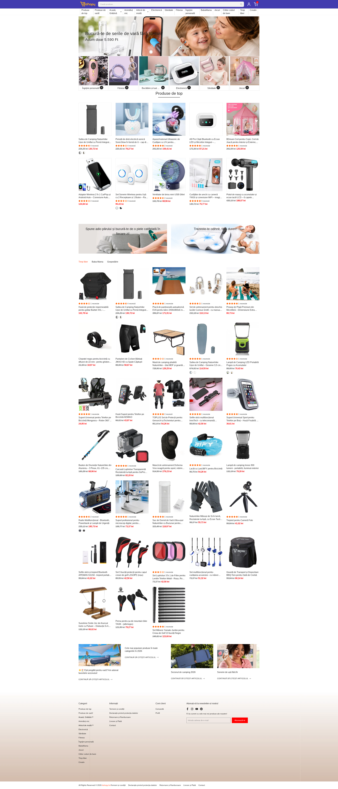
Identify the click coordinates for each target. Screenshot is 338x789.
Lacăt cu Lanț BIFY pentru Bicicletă (205, 468)
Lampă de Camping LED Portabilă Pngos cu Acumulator (242, 363)
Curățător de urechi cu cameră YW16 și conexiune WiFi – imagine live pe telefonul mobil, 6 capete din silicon (205, 196)
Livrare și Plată (115, 721)
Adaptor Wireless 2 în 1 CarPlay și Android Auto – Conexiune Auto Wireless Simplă (95, 196)
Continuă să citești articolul (94, 679)
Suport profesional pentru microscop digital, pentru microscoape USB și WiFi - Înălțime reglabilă (128, 522)
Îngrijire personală (190, 11)
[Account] (249, 4)
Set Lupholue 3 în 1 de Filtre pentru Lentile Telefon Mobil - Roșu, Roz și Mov (168, 577)
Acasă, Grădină (113, 11)
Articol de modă (140, 11)
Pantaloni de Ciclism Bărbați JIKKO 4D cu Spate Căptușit (129, 360)
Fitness (179, 10)
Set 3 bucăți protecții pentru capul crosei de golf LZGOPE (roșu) (131, 573)
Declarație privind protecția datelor (123, 713)
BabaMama (206, 10)
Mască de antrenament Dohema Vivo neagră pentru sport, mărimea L (168, 467)
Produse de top (85, 11)
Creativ (253, 10)
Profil (158, 713)
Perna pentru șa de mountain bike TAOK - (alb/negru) (131, 622)
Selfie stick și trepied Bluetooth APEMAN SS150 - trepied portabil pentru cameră (94, 574)
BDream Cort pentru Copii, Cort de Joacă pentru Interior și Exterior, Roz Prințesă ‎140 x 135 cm (242, 141)
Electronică (156, 10)
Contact (112, 725)
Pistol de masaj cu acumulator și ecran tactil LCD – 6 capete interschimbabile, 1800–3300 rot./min (241, 196)
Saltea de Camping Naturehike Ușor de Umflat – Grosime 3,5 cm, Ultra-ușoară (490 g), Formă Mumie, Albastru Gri (205, 364)
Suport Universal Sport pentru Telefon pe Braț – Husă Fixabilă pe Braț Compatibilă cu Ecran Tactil (242, 419)
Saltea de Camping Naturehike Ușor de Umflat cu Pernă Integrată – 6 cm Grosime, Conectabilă (94, 141)
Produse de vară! (100, 11)
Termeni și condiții (116, 709)
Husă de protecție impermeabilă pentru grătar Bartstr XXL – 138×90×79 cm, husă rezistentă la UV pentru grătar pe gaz (94, 309)
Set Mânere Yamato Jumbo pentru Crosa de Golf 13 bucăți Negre (168, 631)
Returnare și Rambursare (120, 717)
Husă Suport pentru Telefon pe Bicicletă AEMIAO (130, 415)
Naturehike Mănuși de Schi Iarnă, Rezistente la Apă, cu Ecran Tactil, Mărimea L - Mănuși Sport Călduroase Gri (205, 518)
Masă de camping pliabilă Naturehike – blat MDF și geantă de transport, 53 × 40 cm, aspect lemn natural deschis (167, 364)
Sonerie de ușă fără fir (227, 672)
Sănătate (169, 10)
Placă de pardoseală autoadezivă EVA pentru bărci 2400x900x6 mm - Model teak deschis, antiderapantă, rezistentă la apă (169, 309)
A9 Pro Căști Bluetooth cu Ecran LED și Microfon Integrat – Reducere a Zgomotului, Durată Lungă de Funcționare (204, 141)
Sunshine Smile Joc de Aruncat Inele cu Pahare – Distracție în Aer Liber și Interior (94, 625)
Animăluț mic (128, 11)
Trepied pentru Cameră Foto (239, 520)
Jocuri (217, 10)
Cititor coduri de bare (229, 11)
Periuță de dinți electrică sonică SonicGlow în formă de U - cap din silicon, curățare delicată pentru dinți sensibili (131, 141)
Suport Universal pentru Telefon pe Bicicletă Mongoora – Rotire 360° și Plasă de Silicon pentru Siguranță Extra (95, 419)
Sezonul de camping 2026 (183, 672)
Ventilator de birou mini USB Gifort (168, 194)
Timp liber (242, 11)
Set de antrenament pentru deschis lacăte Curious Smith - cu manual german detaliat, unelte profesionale (205, 309)
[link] (169, 36)
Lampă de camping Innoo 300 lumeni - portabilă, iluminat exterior (242, 466)
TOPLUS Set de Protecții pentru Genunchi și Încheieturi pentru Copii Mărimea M (167, 419)
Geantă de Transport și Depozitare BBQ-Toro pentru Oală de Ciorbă (242, 573)
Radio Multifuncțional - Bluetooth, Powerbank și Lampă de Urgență (94, 521)
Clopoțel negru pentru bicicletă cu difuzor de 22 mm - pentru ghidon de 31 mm (94, 360)
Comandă (160, 709)
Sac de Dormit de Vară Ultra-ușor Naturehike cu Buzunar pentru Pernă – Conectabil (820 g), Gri (167, 522)
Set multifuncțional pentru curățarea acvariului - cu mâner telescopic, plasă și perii (203, 574)
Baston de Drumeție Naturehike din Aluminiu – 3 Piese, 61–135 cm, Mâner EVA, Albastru (95, 467)
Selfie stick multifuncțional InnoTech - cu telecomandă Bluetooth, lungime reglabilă (202, 419)
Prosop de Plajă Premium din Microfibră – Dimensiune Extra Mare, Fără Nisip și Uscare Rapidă (242, 309)
